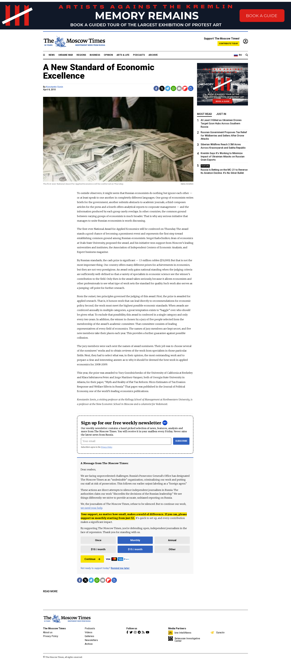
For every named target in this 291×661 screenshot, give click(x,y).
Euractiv (220, 632)
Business (95, 55)
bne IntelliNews (183, 632)
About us (47, 632)
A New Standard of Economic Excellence (98, 71)
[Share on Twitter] (162, 88)
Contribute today (228, 43)
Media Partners (177, 628)
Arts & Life (123, 55)
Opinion (108, 55)
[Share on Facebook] (156, 88)
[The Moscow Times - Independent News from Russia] (74, 41)
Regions (81, 55)
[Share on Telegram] (167, 88)
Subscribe (181, 441)
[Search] (247, 55)
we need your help (91, 507)
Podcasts (139, 55)
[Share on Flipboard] (185, 88)
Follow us (131, 628)
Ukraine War (65, 55)
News (52, 55)
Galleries (89, 636)
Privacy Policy (106, 447)
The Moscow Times (54, 628)
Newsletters (91, 640)
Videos (88, 632)
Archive (153, 55)
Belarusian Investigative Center (187, 639)
